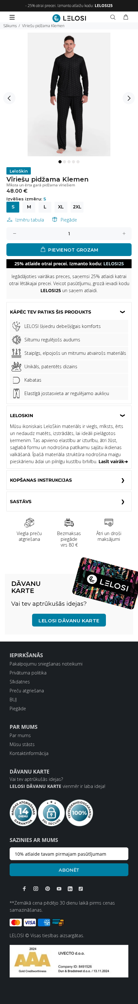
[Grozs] (126, 17)
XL (61, 207)
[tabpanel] (69, 94)
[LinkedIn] (70, 889)
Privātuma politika (28, 673)
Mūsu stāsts (22, 744)
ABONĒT (69, 870)
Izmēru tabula (29, 220)
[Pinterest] (47, 888)
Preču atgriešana (27, 691)
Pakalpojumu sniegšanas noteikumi (46, 664)
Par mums (20, 735)
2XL (77, 207)
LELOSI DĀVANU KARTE (69, 621)
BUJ (13, 700)
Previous (9, 98)
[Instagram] (36, 888)
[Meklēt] (114, 17)
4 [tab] (73, 161)
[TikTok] (80, 889)
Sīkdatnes (20, 682)
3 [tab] (69, 161)
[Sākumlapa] (69, 18)
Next (129, 98)
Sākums (10, 25)
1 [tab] (60, 161)
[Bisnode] (69, 961)
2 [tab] (64, 161)
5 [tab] (78, 161)
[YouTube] (59, 888)
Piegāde (69, 220)
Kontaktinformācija (29, 753)
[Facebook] (24, 888)
